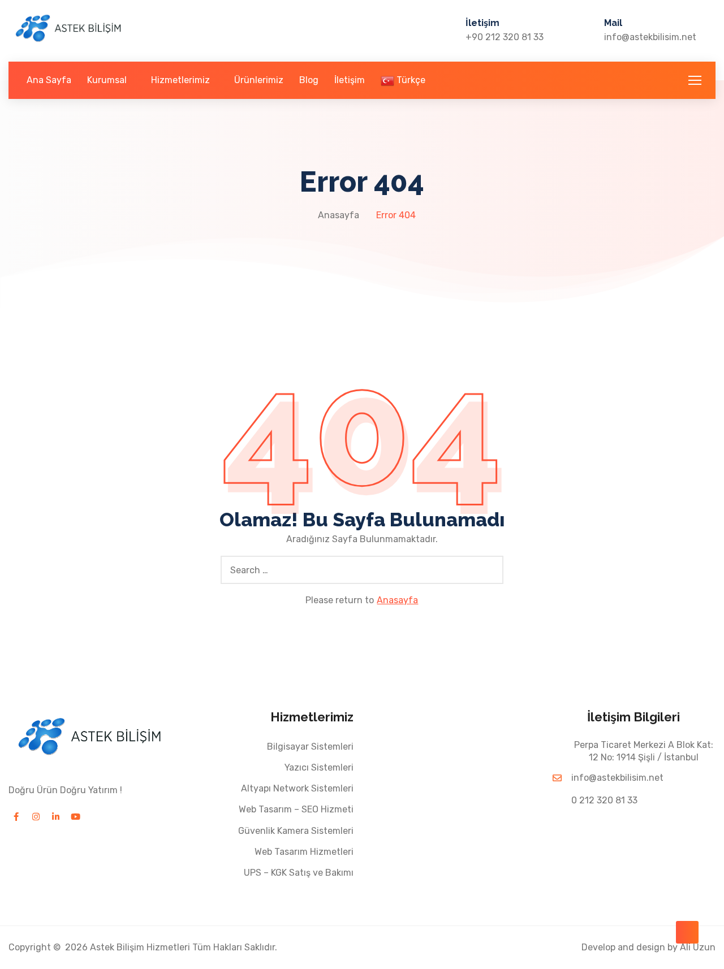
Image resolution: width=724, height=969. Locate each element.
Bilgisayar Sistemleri (310, 746)
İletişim (349, 80)
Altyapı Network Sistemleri (297, 788)
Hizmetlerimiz (180, 80)
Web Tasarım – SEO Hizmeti (296, 809)
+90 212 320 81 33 (505, 37)
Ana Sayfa (49, 80)
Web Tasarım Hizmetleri (304, 851)
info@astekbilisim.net (650, 37)
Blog (308, 80)
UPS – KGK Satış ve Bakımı (299, 872)
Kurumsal (107, 80)
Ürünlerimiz (258, 80)
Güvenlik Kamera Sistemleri (296, 830)
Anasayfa (338, 215)
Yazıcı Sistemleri (319, 767)
